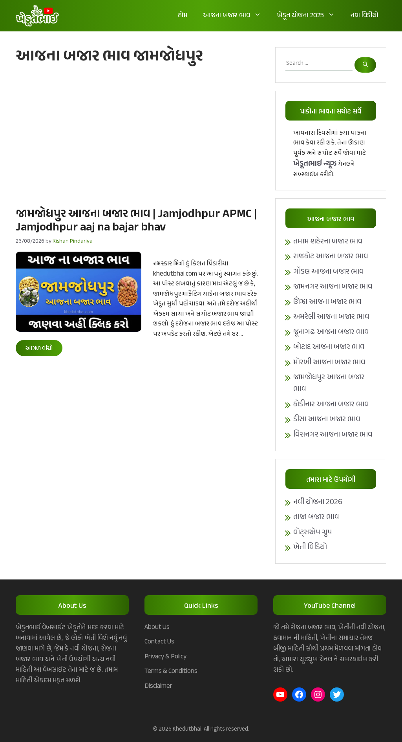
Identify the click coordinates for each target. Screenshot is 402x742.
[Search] (365, 65)
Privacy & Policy (165, 657)
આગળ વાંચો (39, 349)
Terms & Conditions (170, 671)
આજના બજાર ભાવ (226, 15)
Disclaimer (158, 686)
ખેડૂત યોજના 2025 (300, 15)
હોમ (182, 15)
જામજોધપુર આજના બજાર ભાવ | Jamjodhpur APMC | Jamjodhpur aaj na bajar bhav (136, 221)
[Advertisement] (137, 135)
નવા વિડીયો (364, 15)
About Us (157, 627)
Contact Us (159, 642)
